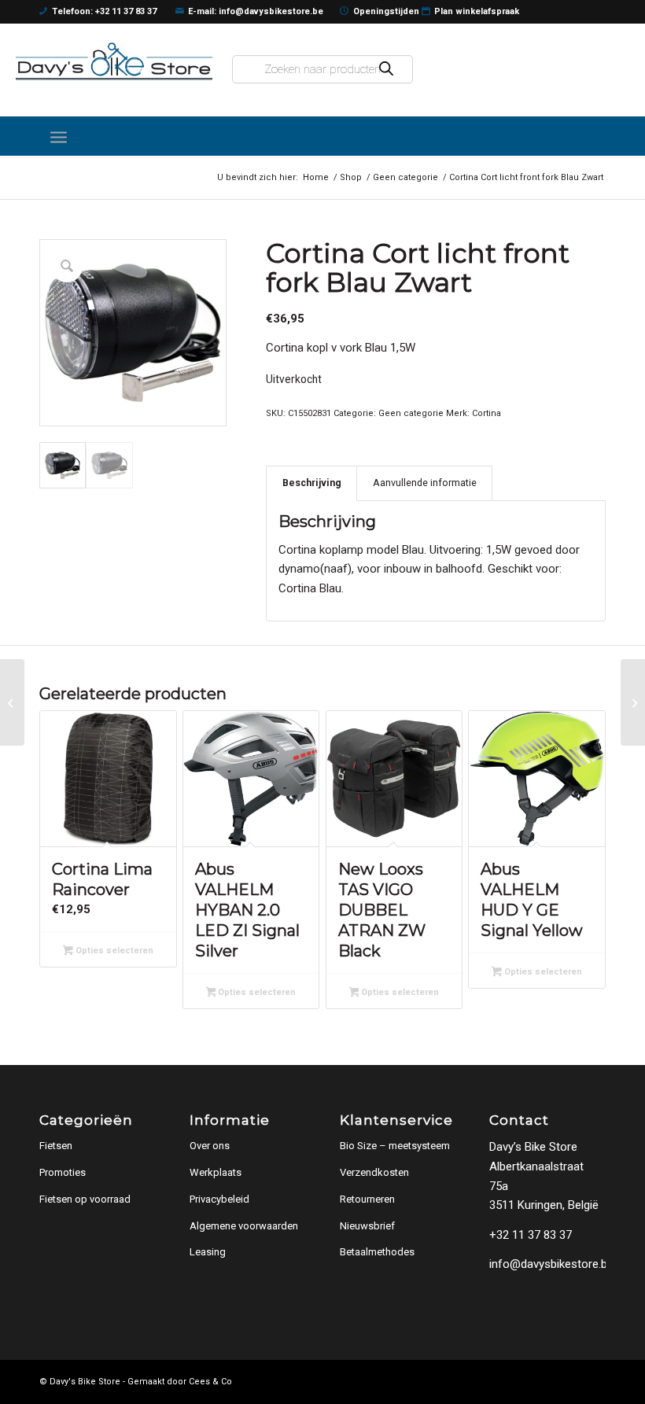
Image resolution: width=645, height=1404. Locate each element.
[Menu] (58, 136)
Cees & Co (210, 1381)
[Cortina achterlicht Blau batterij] (12, 702)
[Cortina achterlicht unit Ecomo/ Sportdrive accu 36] (633, 702)
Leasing (208, 1252)
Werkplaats (215, 1172)
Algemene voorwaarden (244, 1226)
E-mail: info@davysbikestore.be (255, 11)
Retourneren (367, 1199)
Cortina (486, 413)
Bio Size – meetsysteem (395, 1146)
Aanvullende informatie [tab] (425, 482)
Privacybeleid (219, 1199)
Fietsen (55, 1146)
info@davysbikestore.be (551, 1264)
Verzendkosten (374, 1172)
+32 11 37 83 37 (530, 1235)
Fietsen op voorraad (85, 1199)
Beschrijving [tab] (311, 482)
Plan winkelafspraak (476, 11)
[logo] (114, 61)
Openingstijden (386, 11)
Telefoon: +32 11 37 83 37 (104, 11)
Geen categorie (411, 413)
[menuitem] (58, 136)
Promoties (62, 1172)
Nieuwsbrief (367, 1226)
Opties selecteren (113, 950)
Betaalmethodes (377, 1252)
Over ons (210, 1146)
